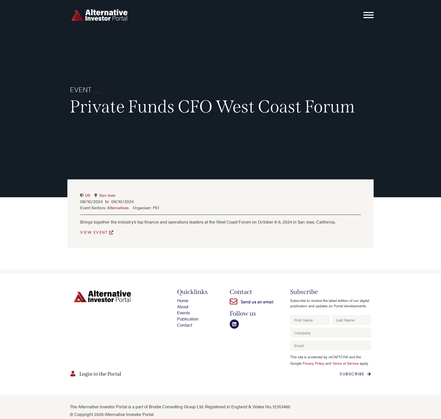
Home (182, 300)
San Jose (107, 195)
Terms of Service (345, 363)
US (87, 195)
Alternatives (118, 208)
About (182, 306)
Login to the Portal (100, 374)
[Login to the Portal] (73, 373)
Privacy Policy (313, 363)
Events (183, 312)
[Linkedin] (234, 324)
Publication (188, 318)
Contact (184, 324)
